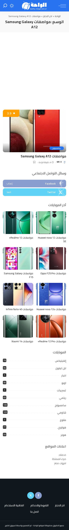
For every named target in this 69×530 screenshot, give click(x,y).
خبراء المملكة (59, 459)
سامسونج (57, 148)
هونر (63, 434)
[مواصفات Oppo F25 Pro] (51, 258)
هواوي (62, 427)
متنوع (63, 420)
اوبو (64, 382)
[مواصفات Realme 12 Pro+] (51, 326)
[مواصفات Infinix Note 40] (18, 294)
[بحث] (5, 5)
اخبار (63, 375)
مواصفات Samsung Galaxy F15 (18, 275)
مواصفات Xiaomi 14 (22, 341)
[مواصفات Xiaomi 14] (18, 326)
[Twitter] (34, 192)
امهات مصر (60, 463)
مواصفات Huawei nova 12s (51, 309)
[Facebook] (34, 183)
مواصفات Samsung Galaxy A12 (43, 156)
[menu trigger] (61, 5)
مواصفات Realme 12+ (21, 237)
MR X (59, 162)
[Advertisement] (34, 68)
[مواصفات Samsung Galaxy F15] (18, 258)
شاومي (61, 412)
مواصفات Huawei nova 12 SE (52, 239)
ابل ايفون (60, 368)
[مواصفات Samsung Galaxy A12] (34, 131)
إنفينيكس (60, 360)
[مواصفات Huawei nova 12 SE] (51, 222)
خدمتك (62, 454)
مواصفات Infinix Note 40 (19, 309)
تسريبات (61, 390)
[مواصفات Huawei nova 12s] (51, 294)
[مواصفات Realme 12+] (18, 222)
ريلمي (62, 397)
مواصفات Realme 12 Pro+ (52, 341)
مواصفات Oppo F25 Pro (53, 273)
